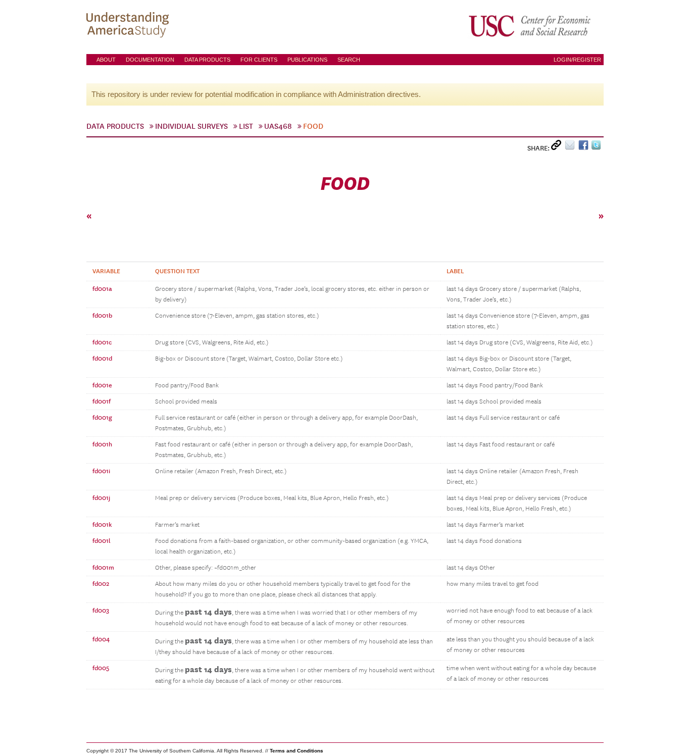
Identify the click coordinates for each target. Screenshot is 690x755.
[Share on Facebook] (584, 147)
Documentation (150, 60)
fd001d (102, 359)
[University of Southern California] (530, 25)
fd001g (102, 418)
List (246, 126)
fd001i (101, 471)
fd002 (100, 584)
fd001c (102, 342)
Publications (307, 60)
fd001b (102, 316)
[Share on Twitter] (597, 147)
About (106, 60)
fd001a (102, 289)
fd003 (100, 611)
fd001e (102, 385)
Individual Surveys (191, 126)
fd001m (103, 568)
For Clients (258, 60)
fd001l (101, 541)
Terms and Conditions (296, 750)
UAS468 (278, 126)
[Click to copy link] (558, 147)
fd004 (101, 639)
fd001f (101, 401)
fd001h (102, 444)
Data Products (207, 60)
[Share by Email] (571, 147)
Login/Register (577, 60)
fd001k (102, 525)
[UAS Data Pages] (129, 25)
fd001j (101, 498)
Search (348, 60)
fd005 (100, 668)
